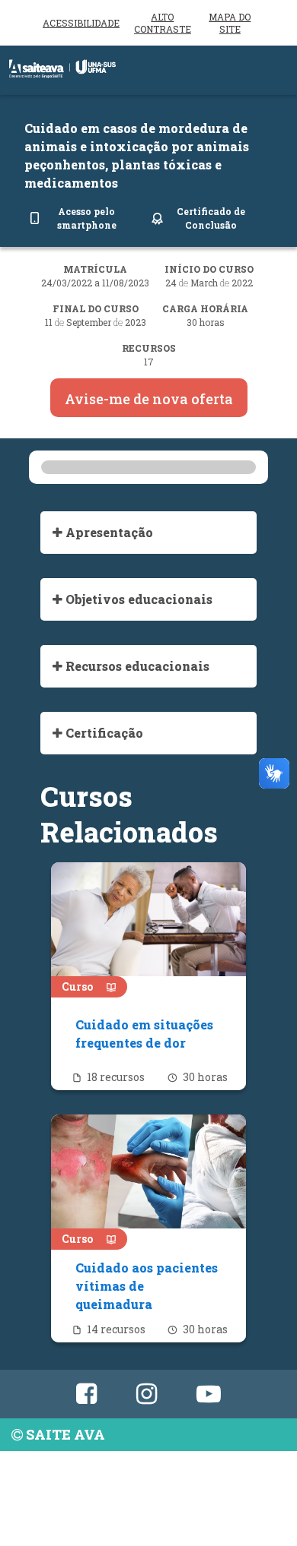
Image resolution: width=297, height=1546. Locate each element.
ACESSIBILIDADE (81, 23)
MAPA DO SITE (230, 23)
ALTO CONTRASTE (162, 23)
